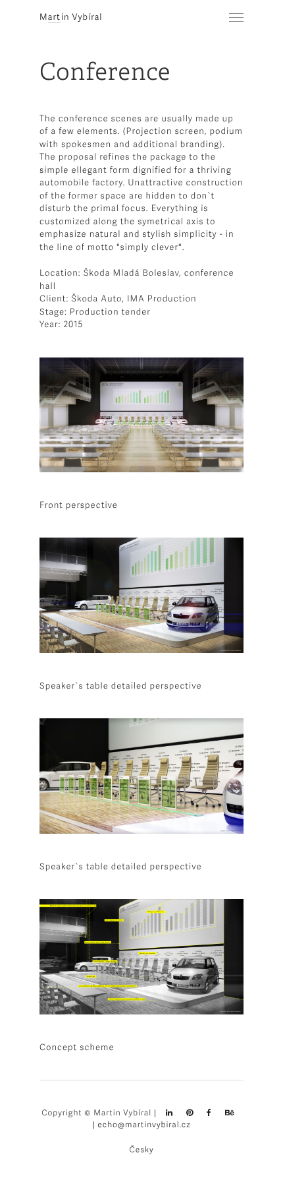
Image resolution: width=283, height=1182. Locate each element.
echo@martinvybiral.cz (143, 1124)
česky (141, 1149)
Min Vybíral (71, 16)
